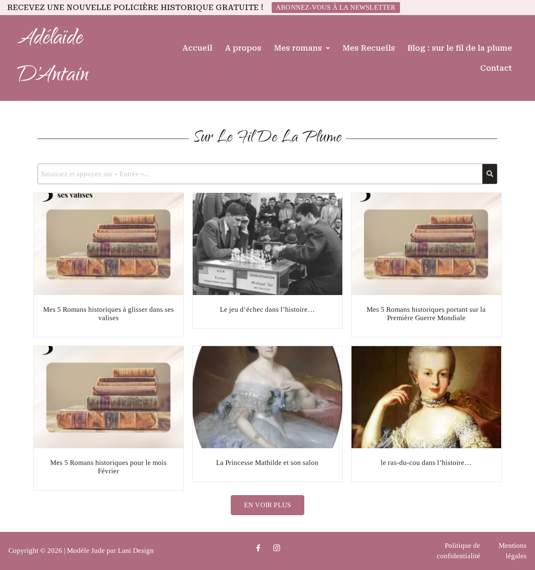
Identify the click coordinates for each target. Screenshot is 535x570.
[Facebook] (258, 548)
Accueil (197, 48)
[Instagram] (276, 548)
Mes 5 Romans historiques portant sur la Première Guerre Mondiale (426, 314)
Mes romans (298, 48)
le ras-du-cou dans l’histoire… (426, 463)
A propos (243, 48)
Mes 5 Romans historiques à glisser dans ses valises (108, 314)
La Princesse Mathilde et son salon (267, 463)
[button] (302, 48)
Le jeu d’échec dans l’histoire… (267, 309)
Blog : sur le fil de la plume (460, 48)
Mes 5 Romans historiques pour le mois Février (108, 467)
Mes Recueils (368, 48)
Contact (496, 68)
